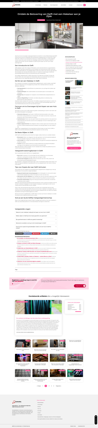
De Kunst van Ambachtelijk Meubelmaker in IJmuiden (40, 364)
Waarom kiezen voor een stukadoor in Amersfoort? (75, 92)
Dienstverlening (71, 307)
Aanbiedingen (41, 20)
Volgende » (58, 385)
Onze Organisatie (54, 5)
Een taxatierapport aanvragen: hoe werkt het (76, 88)
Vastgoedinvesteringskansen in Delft (73, 65)
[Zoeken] (84, 5)
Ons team (39, 410)
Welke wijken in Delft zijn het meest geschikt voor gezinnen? (36, 215)
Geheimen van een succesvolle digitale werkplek (29, 261)
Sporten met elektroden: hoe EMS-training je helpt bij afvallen (74, 1)
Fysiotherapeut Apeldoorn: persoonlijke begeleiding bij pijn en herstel (72, 111)
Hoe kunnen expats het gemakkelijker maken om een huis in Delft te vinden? (36, 227)
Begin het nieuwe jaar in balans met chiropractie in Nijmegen (57, 364)
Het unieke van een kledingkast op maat (57, 350)
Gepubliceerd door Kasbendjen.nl (25, 332)
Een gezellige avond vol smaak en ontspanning (74, 124)
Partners (45, 5)
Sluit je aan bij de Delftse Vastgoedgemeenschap (74, 68)
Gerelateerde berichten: (71, 73)
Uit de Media (38, 5)
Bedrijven (70, 308)
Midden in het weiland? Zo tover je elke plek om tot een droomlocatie (40, 380)
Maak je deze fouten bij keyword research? (73, 120)
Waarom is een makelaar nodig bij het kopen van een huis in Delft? (36, 212)
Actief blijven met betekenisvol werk (72, 126)
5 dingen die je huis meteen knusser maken (58, 380)
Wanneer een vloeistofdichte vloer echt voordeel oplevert (75, 341)
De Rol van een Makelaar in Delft (72, 60)
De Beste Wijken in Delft (71, 63)
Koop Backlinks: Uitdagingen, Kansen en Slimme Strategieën (49, 416)
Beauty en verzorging (72, 309)
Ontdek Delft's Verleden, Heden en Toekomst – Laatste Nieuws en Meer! (34, 256)
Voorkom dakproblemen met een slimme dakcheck (73, 118)
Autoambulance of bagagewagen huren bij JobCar (75, 364)
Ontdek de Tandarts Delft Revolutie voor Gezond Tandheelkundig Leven (34, 251)
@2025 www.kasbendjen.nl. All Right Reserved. (21, 426)
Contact (70, 5)
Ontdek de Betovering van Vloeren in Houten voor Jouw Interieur (23, 380)
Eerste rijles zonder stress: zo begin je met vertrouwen (75, 380)
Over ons (39, 408)
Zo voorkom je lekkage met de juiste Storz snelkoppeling (69, 81)
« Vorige (39, 385)
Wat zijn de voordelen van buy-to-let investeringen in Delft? (36, 223)
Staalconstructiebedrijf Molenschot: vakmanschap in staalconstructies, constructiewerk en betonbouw (42, 1)
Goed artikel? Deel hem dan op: (72, 71)
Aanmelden (63, 5)
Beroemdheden (40, 402)
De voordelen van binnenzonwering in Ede (27, 238)
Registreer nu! (79, 285)
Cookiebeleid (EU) (81, 426)
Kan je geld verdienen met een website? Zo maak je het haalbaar (50, 418)
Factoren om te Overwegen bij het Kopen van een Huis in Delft (74, 62)
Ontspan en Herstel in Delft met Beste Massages (29, 243)
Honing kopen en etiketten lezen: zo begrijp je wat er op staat (73, 108)
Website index (73, 426)
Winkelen (70, 305)
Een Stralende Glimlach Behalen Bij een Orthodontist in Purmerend (22, 364)
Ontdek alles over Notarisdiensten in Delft (27, 248)
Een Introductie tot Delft (71, 59)
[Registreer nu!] (84, 286)
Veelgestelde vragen (70, 70)
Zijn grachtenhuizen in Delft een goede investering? (36, 219)
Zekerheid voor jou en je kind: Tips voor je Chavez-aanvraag (40, 350)
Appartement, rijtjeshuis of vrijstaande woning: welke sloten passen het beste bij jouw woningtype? (73, 114)
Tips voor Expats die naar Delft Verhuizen (74, 67)
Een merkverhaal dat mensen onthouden (73, 122)
